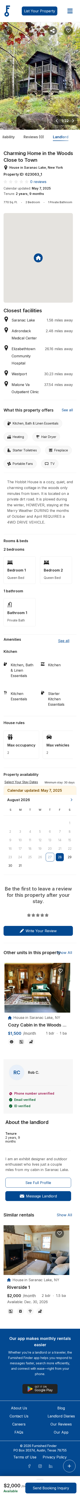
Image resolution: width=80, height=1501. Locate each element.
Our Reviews (61, 1424)
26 (40, 857)
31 (20, 865)
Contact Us (19, 1416)
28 (60, 857)
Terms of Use (24, 1457)
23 (10, 857)
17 (20, 848)
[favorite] (60, 970)
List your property (39, 11)
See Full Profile (38, 1182)
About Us (19, 1408)
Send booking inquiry (51, 1488)
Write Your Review (41, 931)
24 (20, 857)
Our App (61, 1432)
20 (50, 848)
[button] (60, 782)
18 (30, 848)
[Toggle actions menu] (69, 1466)
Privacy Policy (55, 1457)
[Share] (52, 31)
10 (20, 840)
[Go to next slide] (73, 120)
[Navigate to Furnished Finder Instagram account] (40, 1466)
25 (30, 857)
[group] (37, 1025)
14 (59, 840)
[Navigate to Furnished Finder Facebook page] (29, 1466)
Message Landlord (41, 1196)
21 (59, 848)
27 (50, 857)
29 (70, 857)
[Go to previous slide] (56, 120)
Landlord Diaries (61, 1416)
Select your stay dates (21, 782)
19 (40, 848)
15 (69, 840)
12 (40, 840)
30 (10, 865)
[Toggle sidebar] (70, 11)
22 (70, 848)
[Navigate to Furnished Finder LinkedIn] (50, 1466)
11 (30, 840)
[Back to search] (8, 30)
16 (10, 848)
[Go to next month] (71, 800)
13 (49, 840)
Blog (61, 1408)
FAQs (18, 1432)
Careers (19, 1424)
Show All (64, 952)
